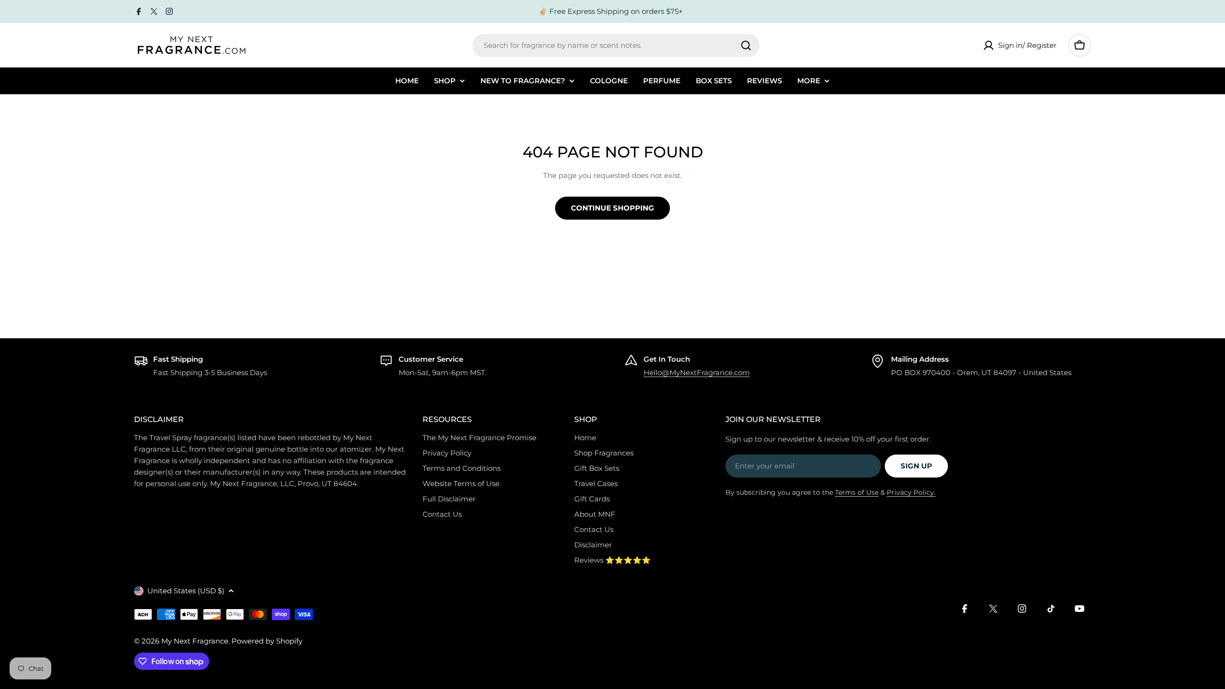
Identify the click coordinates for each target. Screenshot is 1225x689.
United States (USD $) (185, 590)
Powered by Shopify (267, 640)
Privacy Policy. (911, 492)
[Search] (746, 45)
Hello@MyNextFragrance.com (697, 372)
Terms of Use (857, 492)
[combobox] (615, 45)
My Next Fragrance (194, 640)
